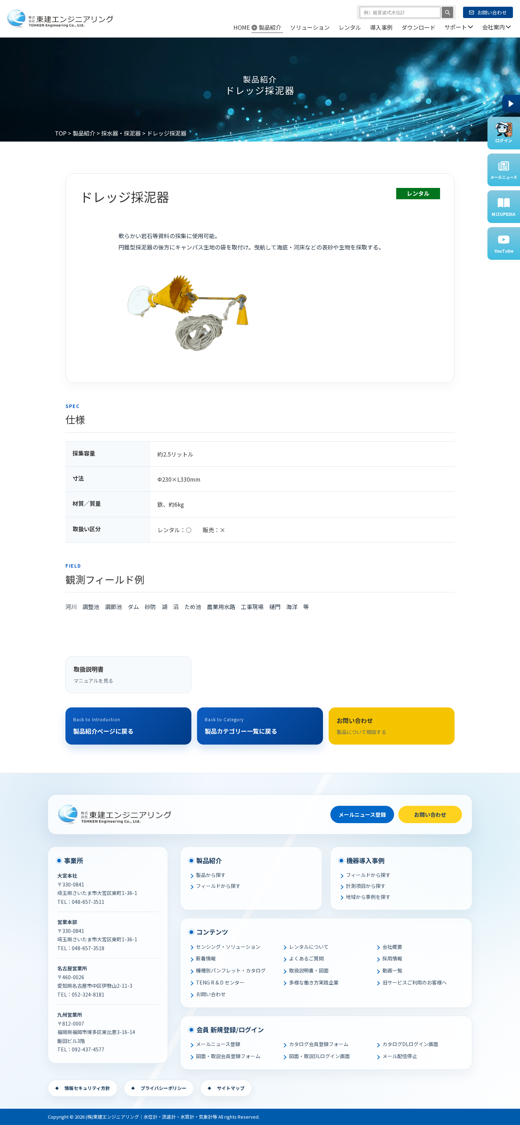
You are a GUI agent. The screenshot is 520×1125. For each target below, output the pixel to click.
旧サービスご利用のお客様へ (414, 982)
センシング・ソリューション (228, 946)
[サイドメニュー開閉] (511, 104)
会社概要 (392, 946)
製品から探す (211, 874)
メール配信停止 (399, 1056)
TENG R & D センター (220, 982)
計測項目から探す (366, 885)
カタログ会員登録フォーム (318, 1043)
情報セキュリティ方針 (87, 1088)
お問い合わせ (430, 814)
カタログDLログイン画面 (410, 1043)
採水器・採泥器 (121, 133)
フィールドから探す (218, 885)
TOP (61, 133)
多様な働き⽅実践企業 (314, 982)
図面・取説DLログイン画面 (319, 1056)
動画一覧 (392, 970)
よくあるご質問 (306, 958)
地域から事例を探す (368, 896)
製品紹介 (84, 133)
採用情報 (392, 958)
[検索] (447, 12)
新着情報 (206, 958)
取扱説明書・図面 (309, 970)
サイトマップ (230, 1088)
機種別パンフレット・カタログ (231, 970)
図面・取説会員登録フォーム (228, 1056)
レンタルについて (309, 946)
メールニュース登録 (362, 814)
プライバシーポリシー (163, 1088)
